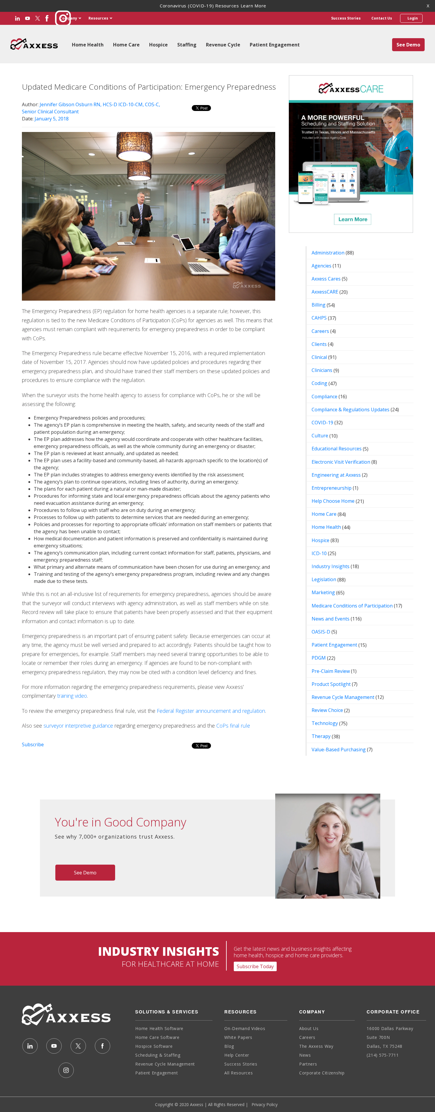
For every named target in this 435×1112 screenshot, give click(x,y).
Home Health (88, 44)
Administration (328, 252)
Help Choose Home (333, 501)
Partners (308, 1064)
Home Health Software (159, 1028)
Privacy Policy (265, 1104)
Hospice (158, 44)
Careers (320, 331)
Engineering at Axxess (336, 475)
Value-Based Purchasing (339, 749)
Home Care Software (157, 1037)
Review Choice (327, 710)
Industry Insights (330, 566)
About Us (309, 1028)
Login (412, 18)
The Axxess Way (316, 1046)
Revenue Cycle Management (343, 697)
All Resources (238, 1073)
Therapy (321, 736)
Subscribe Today (255, 966)
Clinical (319, 357)
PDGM (319, 658)
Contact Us (381, 18)
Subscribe (33, 744)
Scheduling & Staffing (158, 1055)
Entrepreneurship (332, 488)
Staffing (186, 44)
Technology (325, 723)
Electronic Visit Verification (341, 462)
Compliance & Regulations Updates (350, 409)
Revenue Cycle (223, 44)
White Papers (238, 1037)
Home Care (126, 44)
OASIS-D (321, 631)
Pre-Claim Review (331, 671)
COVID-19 (322, 422)
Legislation (324, 579)
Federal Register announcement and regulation (211, 710)
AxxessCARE (325, 292)
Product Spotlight (331, 684)
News (305, 1055)
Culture (320, 435)
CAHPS (319, 318)
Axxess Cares (326, 278)
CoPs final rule (233, 725)
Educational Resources (337, 448)
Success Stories (346, 18)
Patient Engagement (275, 44)
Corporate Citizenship (322, 1073)
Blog (229, 1046)
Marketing (323, 592)
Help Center (236, 1055)
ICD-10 (319, 553)
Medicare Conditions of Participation (352, 605)
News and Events (330, 618)
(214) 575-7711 (383, 1055)
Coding (319, 383)
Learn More (254, 6)
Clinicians (322, 370)
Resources (98, 18)
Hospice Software (154, 1046)
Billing (319, 305)
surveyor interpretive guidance (78, 725)
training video (72, 695)
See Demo (408, 44)
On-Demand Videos (244, 1028)
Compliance (324, 396)
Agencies (321, 265)
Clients (319, 344)
